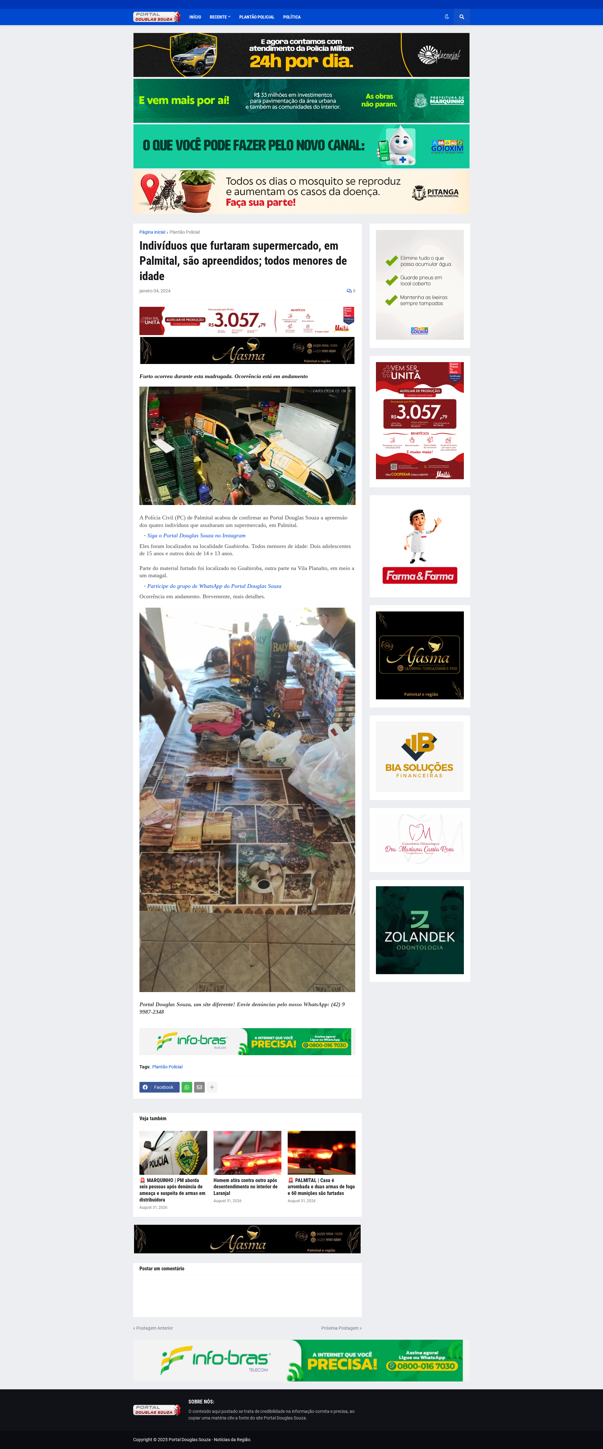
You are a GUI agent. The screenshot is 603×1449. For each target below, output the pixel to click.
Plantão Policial (185, 232)
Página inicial (152, 232)
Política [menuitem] (292, 16)
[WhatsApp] (187, 1087)
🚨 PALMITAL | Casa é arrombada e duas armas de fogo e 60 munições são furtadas (321, 1187)
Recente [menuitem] (218, 16)
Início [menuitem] (195, 16)
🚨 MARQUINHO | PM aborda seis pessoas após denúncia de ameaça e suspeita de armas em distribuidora (172, 1190)
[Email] (199, 1087)
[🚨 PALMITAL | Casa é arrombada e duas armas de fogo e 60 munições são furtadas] (322, 1153)
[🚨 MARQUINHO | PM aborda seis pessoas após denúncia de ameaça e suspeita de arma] (173, 1153)
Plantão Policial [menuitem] (256, 16)
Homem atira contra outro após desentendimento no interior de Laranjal (246, 1187)
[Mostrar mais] (212, 1087)
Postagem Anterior (154, 1328)
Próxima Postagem (340, 1328)
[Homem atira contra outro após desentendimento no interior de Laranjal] (247, 1153)
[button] (447, 17)
